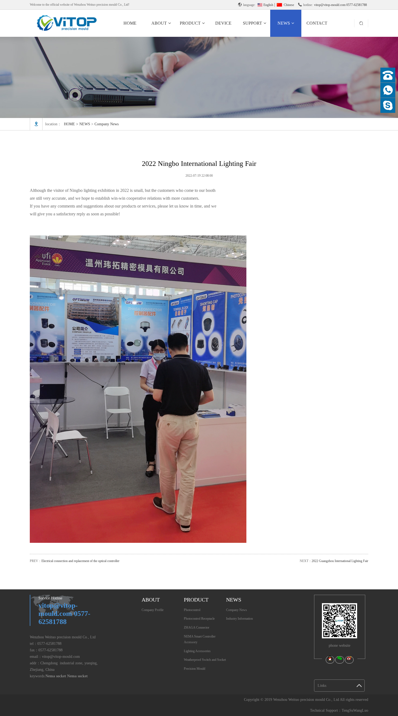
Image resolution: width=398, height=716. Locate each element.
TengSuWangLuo (355, 710)
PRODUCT (190, 23)
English (268, 5)
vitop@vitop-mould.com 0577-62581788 (340, 5)
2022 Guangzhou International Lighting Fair (340, 561)
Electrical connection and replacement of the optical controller (80, 561)
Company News (106, 124)
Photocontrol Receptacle (199, 618)
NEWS (284, 23)
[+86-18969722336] (387, 90)
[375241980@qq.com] (387, 105)
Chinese (288, 5)
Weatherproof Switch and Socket (205, 660)
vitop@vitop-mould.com (61, 657)
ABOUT (159, 23)
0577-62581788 (49, 644)
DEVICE (223, 23)
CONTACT (316, 23)
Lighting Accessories (197, 651)
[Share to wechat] (339, 659)
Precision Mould (194, 669)
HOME (129, 23)
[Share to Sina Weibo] (349, 659)
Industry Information (239, 618)
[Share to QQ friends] (330, 659)
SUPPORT (252, 23)
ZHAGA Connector (196, 627)
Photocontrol (192, 610)
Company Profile (153, 610)
